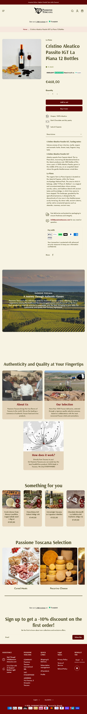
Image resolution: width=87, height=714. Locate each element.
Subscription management (45, 666)
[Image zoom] (21, 59)
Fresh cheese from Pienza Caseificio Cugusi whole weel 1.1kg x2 (11, 515)
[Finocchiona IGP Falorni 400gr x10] (33, 499)
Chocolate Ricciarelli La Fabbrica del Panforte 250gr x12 (75, 514)
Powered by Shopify (55, 705)
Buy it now (64, 109)
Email (77, 660)
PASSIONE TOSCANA (39, 705)
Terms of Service (61, 664)
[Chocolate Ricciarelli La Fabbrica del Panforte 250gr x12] (75, 499)
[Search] (72, 11)
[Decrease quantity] (48, 94)
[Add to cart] (18, 506)
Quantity (49, 90)
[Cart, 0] (82, 10)
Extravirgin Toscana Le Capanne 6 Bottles (54, 513)
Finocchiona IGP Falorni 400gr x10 (33, 513)
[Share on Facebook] (52, 254)
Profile (43, 674)
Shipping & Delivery (45, 660)
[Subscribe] (82, 660)
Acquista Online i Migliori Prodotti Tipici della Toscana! (43, 2)
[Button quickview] (18, 501)
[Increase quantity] (57, 94)
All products (45, 671)
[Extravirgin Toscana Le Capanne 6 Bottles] (54, 499)
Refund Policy (62, 669)
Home (25, 29)
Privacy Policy (62, 659)
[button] (3, 11)
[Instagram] (77, 668)
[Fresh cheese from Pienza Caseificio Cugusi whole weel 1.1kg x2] (11, 499)
